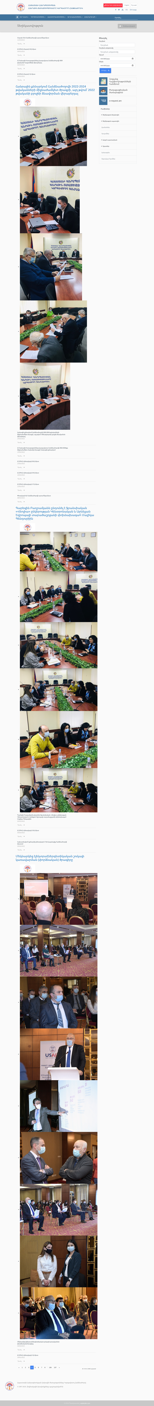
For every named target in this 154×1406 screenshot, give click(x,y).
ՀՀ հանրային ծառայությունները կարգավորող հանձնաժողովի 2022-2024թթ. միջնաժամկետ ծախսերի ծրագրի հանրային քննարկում (42, 449)
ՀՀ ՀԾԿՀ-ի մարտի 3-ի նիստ (26, 74)
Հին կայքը (133, 10)
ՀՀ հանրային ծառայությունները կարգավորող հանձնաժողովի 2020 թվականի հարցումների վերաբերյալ (40, 62)
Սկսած (101, 55)
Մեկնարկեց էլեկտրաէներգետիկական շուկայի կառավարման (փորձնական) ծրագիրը (50, 858)
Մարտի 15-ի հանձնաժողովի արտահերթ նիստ (33, 38)
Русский (134, 5)
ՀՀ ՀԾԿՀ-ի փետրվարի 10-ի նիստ (28, 830)
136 (50, 1367)
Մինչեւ (101, 62)
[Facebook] (116, 10)
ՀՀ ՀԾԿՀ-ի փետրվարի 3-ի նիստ (27, 1355)
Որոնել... (104, 70)
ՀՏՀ (127, 10)
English (127, 5)
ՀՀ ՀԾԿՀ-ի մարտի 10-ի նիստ (26, 49)
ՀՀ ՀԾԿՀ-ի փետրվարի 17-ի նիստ (28, 484)
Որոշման (102, 41)
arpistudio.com (85, 1403)
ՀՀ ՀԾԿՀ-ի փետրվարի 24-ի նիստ (28, 473)
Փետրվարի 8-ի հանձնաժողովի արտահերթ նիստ (34, 496)
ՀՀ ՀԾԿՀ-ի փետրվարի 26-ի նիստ (28, 461)
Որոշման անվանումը (106, 48)
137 (55, 1367)
